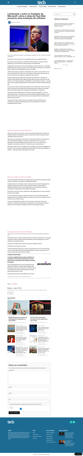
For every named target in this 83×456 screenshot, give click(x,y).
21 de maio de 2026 (20, 322)
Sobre (34, 432)
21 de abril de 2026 (20, 344)
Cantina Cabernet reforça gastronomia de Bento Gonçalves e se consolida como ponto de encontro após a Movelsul (64, 44)
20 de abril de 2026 (42, 344)
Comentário (11, 370)
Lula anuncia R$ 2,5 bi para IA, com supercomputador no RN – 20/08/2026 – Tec (64, 56)
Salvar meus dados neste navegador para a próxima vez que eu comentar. (25, 404)
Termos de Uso (35, 434)
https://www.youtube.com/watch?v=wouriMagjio (19, 177)
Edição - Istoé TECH (12, 322)
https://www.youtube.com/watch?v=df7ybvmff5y (19, 130)
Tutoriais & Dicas (62, 6)
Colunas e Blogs (42, 6)
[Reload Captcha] (21, 409)
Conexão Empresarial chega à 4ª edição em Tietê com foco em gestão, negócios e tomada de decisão (64, 25)
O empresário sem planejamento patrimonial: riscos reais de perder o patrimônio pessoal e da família (64, 31)
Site (9, 399)
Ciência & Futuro (33, 6)
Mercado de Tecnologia (19, 325)
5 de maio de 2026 (42, 322)
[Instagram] (71, 422)
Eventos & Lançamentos (50, 442)
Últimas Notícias (52, 6)
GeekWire (15, 284)
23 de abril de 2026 (20, 333)
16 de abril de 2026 (42, 355)
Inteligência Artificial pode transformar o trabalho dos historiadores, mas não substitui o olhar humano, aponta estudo (64, 50)
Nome (10, 387)
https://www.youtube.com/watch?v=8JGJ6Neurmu (19, 231)
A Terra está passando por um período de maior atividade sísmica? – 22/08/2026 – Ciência (63, 62)
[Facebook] (74, 422)
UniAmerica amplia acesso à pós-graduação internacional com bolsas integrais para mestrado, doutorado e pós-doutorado (64, 37)
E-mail (10, 393)
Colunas (10, 293)
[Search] (73, 14)
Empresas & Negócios (22, 6)
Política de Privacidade (37, 436)
